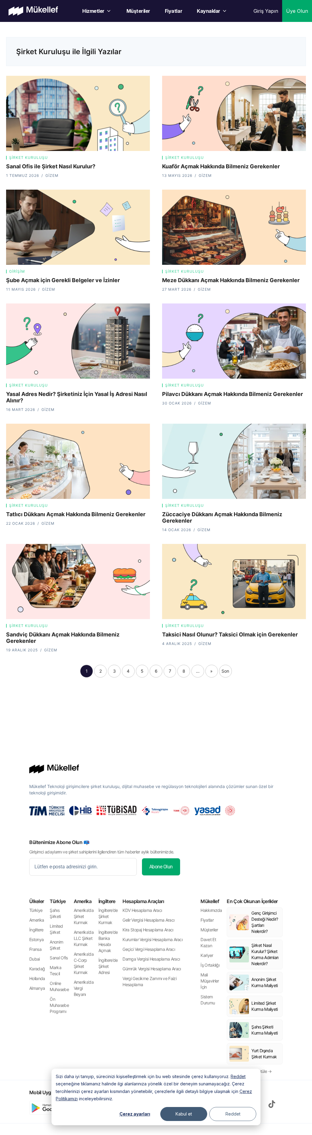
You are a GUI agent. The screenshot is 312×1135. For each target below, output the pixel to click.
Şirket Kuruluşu (28, 157)
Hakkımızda (211, 910)
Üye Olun (297, 11)
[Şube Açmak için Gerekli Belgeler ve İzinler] (78, 227)
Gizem (51, 175)
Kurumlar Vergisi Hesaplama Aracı (152, 939)
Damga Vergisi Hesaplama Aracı (151, 959)
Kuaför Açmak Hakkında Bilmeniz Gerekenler (221, 166)
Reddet (238, 1076)
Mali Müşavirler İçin (209, 981)
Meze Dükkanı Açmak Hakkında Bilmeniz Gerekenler (231, 280)
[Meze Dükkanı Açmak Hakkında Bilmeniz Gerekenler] (234, 227)
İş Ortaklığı (209, 965)
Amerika (36, 920)
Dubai (34, 959)
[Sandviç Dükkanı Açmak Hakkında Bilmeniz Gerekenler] (78, 581)
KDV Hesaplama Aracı (142, 910)
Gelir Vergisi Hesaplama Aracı (148, 920)
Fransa (35, 949)
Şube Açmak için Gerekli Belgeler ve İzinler (63, 280)
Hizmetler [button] (93, 11)
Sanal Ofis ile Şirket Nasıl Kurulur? (50, 166)
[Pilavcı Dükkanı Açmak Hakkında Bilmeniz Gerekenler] (234, 341)
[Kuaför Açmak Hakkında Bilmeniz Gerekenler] (234, 113)
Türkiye (35, 910)
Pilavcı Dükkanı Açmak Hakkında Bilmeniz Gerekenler (232, 394)
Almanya (37, 988)
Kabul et (184, 1113)
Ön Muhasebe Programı (59, 1005)
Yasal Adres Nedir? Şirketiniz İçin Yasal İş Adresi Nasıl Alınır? (76, 397)
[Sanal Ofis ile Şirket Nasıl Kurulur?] (78, 113)
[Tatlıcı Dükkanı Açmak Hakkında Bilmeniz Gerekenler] (78, 461)
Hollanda (37, 978)
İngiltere (36, 929)
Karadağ (37, 968)
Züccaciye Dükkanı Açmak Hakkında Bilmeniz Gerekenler (222, 517)
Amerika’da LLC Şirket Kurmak (84, 938)
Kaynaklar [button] (208, 11)
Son (225, 671)
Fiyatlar (173, 11)
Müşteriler (138, 11)
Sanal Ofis (59, 957)
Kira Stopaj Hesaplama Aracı (147, 929)
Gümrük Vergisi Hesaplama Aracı (151, 968)
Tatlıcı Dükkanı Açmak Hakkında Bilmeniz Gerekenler (75, 514)
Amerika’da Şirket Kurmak (84, 916)
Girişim (17, 271)
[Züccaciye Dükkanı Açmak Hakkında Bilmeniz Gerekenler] (234, 461)
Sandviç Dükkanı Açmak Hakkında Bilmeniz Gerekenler (62, 637)
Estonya (36, 939)
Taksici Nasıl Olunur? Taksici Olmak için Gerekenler (230, 634)
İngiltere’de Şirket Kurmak (108, 916)
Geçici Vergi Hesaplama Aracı (148, 949)
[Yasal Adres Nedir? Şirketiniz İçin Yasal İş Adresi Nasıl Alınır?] (78, 341)
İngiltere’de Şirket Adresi (108, 966)
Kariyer (206, 955)
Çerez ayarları (134, 1113)
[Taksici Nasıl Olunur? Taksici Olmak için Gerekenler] (234, 581)
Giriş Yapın (266, 11)
